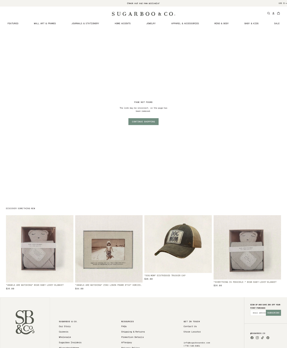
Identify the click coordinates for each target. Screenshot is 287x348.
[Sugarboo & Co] (143, 13)
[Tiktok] (262, 337)
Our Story (65, 326)
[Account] (273, 13)
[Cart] (278, 13)
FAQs (124, 326)
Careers (63, 331)
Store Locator (192, 331)
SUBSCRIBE (273, 312)
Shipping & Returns (133, 331)
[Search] (268, 13)
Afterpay (126, 342)
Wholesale (65, 337)
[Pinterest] (268, 337)
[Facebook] (252, 337)
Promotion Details (132, 337)
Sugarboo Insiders (70, 342)
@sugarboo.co (257, 333)
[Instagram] (257, 337)
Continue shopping (143, 121)
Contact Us (190, 326)
